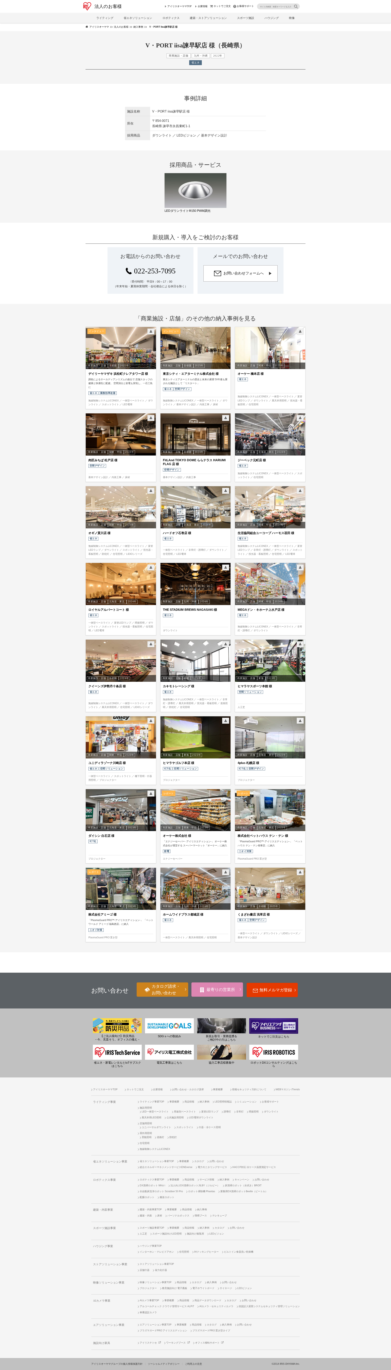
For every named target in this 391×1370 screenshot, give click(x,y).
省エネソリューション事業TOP (157, 1161)
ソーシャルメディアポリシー (164, 1363)
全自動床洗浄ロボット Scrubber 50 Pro (161, 1191)
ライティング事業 (104, 1101)
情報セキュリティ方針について (249, 1089)
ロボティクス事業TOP (152, 1179)
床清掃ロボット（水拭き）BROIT (243, 1185)
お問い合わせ (216, 1161)
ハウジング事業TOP (151, 1245)
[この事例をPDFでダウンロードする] (150, 331)
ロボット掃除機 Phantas (201, 1191)
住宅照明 (144, 1143)
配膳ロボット (147, 1197)
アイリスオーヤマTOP (179, 6)
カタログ (199, 1161)
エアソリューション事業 (108, 1324)
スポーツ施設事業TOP (152, 1227)
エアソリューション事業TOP (155, 1324)
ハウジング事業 (103, 1246)
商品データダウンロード (207, 1300)
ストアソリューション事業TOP (157, 1264)
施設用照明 (146, 1107)
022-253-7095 (155, 271)
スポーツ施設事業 (104, 1228)
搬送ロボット (167, 1197)
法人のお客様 (108, 6)
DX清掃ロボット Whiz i (152, 1185)
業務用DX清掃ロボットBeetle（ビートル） (244, 1191)
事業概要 (218, 1089)
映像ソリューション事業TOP (155, 1282)
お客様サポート (245, 6)
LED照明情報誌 (223, 1101)
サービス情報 (207, 1179)
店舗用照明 (146, 1123)
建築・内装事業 (103, 1209)
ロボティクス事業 (104, 1179)
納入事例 (204, 1101)
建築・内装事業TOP (151, 1209)
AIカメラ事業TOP (149, 1300)
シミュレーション (247, 1101)
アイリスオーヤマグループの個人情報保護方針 (117, 1363)
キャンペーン (242, 1179)
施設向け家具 (101, 1343)
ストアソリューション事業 (110, 1264)
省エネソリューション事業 (110, 1161)
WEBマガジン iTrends (288, 1089)
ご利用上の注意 (193, 1363)
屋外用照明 (146, 1133)
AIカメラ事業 (101, 1300)
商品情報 (189, 1101)
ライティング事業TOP (152, 1101)
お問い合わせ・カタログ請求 (188, 1089)
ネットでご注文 (222, 6)
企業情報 (203, 6)
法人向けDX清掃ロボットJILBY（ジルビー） (195, 1185)
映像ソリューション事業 (108, 1282)
